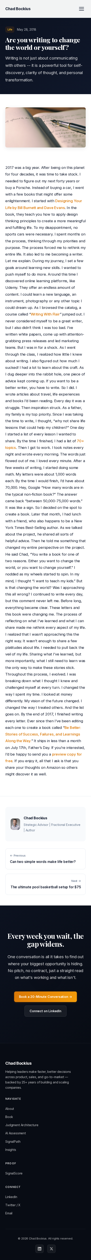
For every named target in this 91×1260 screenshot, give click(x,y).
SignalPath (12, 1141)
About (9, 1109)
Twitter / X (13, 1205)
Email (8, 1213)
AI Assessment (15, 1133)
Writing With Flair (45, 314)
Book (9, 1117)
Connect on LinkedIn (45, 1011)
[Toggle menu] (81, 8)
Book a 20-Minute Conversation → (45, 997)
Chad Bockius (18, 8)
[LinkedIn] (39, 1249)
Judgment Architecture (21, 1125)
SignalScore (14, 1173)
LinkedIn (11, 1197)
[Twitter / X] (51, 1249)
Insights (10, 1150)
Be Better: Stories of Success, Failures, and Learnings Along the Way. (43, 734)
